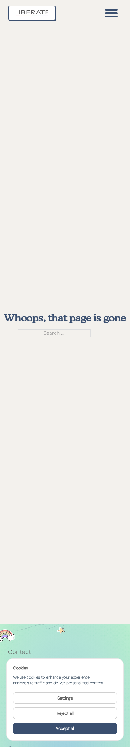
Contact (19, 652)
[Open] (111, 13)
